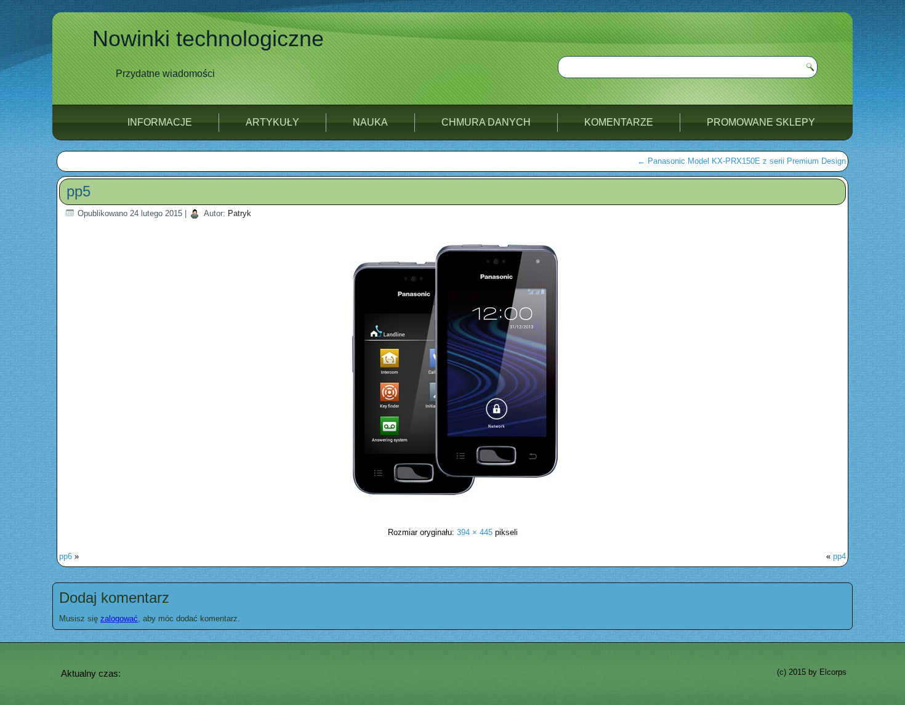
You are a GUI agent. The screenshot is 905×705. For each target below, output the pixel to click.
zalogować (119, 618)
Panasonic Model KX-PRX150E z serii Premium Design (741, 161)
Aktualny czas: (91, 673)
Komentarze (618, 122)
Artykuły (272, 122)
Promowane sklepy (761, 122)
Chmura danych (486, 122)
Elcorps (833, 672)
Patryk (239, 213)
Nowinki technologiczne (208, 38)
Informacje (159, 122)
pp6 (65, 556)
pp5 (78, 191)
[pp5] (452, 508)
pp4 (839, 556)
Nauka (370, 122)
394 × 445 (475, 532)
